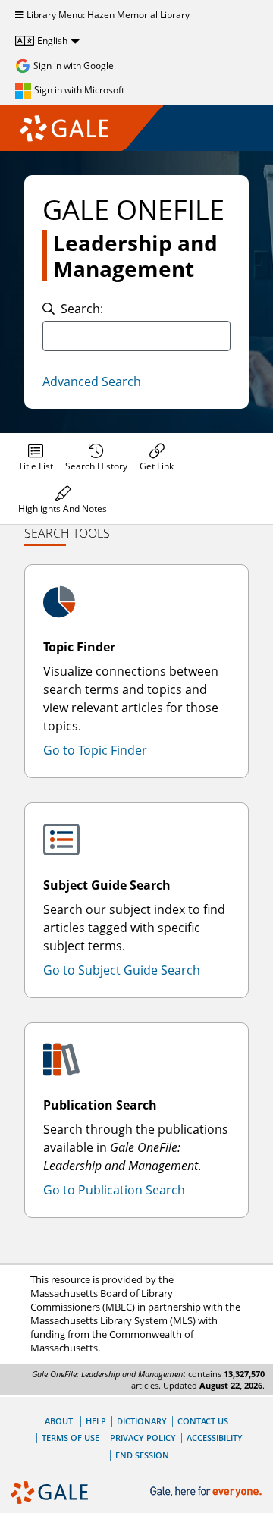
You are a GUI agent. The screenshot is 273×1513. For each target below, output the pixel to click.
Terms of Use (70, 1437)
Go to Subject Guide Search (121, 970)
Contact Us (202, 1421)
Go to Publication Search (114, 1190)
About (59, 1421)
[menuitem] (35, 457)
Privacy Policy (143, 1437)
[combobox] (136, 336)
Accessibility (215, 1437)
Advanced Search (91, 381)
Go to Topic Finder (95, 750)
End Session (142, 1455)
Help (96, 1421)
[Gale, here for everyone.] (207, 1492)
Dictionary (142, 1421)
